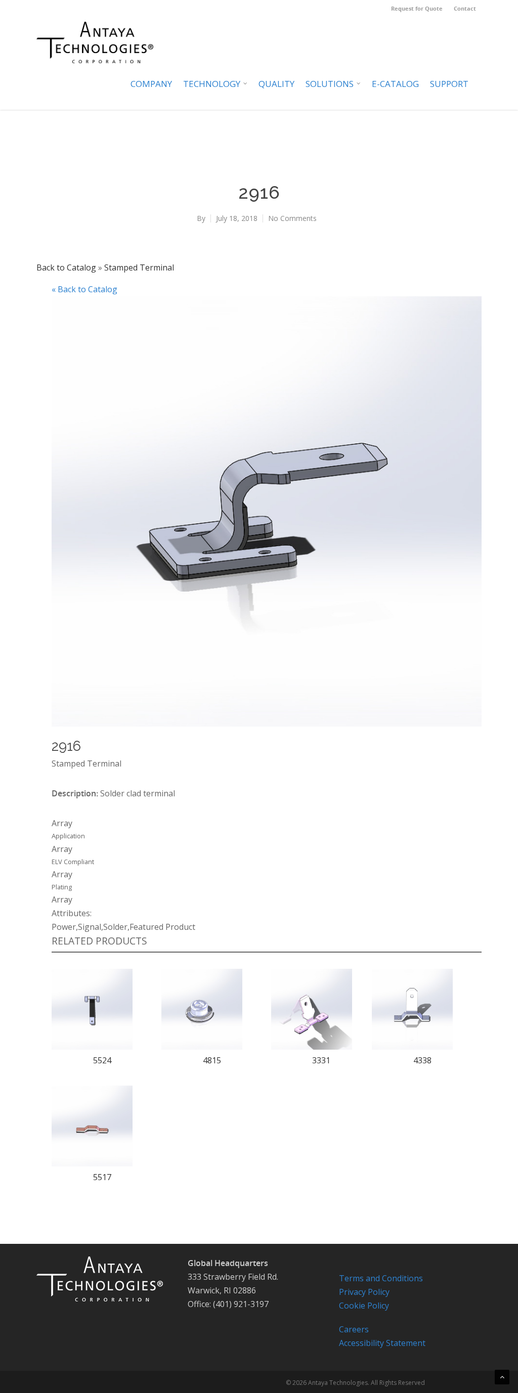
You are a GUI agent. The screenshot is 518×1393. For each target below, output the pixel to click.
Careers (354, 1329)
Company (151, 83)
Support (449, 83)
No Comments (292, 218)
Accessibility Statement (382, 1343)
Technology (211, 83)
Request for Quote (417, 8)
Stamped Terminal (139, 267)
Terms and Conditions (381, 1278)
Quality (276, 83)
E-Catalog (395, 83)
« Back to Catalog (84, 289)
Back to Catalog (67, 267)
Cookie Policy (364, 1305)
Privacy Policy (364, 1291)
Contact (465, 8)
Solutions (330, 83)
